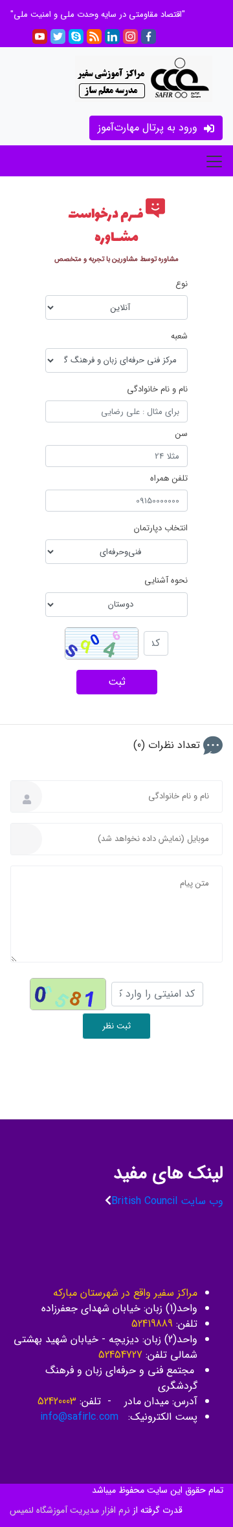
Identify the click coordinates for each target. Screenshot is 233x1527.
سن (181, 434)
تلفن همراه (169, 478)
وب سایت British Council (167, 1201)
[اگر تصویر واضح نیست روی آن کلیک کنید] (102, 643)
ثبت (117, 682)
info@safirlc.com (82, 1417)
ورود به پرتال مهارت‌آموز (149, 127)
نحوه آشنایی (166, 580)
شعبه (179, 336)
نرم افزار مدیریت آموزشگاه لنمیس (70, 1510)
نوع (181, 284)
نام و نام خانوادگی (157, 389)
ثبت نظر (116, 1026)
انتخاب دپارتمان (161, 528)
